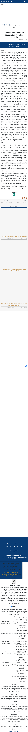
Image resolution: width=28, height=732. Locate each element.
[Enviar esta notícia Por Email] (26, 198)
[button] (1, 1)
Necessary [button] (14, 605)
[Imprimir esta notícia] (24, 198)
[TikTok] (21, 546)
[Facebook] (18, 546)
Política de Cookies (11, 575)
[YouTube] (11, 546)
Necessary (14, 606)
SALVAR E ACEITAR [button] (14, 731)
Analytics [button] (14, 703)
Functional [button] (14, 683)
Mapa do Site (14, 550)
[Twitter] (14, 546)
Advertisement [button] (14, 713)
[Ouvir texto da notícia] (3, 44)
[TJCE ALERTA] (14, 14)
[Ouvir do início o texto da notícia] (6, 44)
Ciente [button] (10, 577)
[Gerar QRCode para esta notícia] (23, 198)
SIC (25, 1)
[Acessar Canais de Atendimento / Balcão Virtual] (24, 727)
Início (3, 24)
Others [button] (14, 722)
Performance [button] (14, 693)
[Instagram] (7, 546)
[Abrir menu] (2, 5)
